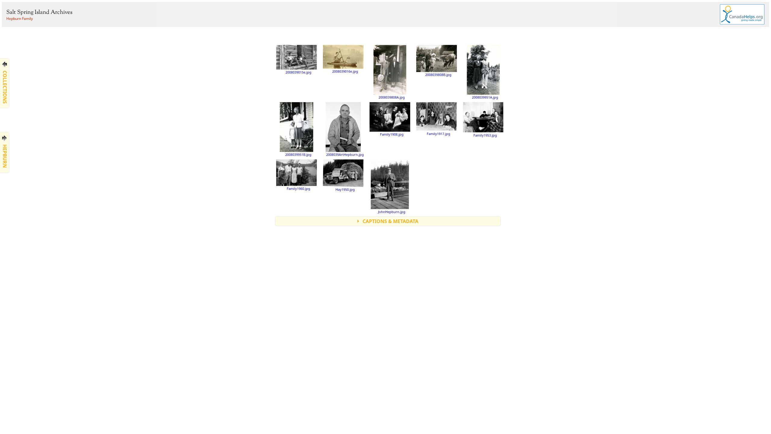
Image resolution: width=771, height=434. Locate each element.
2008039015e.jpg (298, 72)
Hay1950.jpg (345, 189)
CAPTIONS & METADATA (390, 221)
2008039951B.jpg (298, 154)
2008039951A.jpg (485, 97)
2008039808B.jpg (438, 74)
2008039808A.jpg (392, 97)
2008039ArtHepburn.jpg (345, 154)
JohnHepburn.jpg (391, 211)
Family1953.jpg (485, 135)
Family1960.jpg (298, 188)
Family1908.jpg (392, 134)
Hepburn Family (19, 18)
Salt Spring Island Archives (39, 12)
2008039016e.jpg (345, 71)
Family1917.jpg (438, 133)
